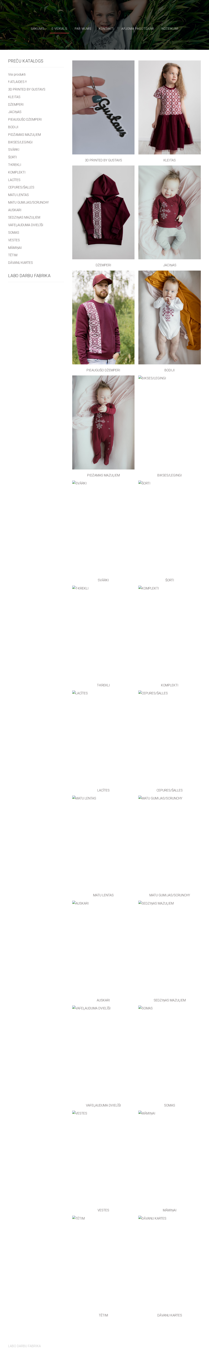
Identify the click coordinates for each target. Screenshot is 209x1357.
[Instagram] (197, 1343)
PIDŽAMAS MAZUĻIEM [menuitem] (24, 135)
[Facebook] (188, 1343)
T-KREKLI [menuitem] (14, 165)
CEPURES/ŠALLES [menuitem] (21, 187)
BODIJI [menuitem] (13, 127)
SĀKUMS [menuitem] (37, 29)
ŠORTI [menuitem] (12, 157)
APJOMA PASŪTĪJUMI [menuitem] (137, 29)
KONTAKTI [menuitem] (106, 29)
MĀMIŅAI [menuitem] (15, 248)
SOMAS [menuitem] (13, 233)
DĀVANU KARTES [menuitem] (20, 263)
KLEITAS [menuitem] (14, 97)
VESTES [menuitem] (14, 240)
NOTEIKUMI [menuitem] (169, 29)
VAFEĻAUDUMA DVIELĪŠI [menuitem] (25, 225)
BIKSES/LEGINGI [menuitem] (20, 142)
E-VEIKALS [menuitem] (59, 29)
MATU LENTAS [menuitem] (18, 195)
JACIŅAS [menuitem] (14, 112)
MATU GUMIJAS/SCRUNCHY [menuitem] (28, 202)
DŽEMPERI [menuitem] (16, 105)
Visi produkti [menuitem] (17, 74)
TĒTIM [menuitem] (12, 255)
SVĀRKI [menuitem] (13, 150)
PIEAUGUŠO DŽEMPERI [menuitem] (25, 119)
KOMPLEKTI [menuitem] (17, 172)
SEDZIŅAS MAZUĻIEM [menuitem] (24, 217)
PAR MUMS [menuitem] (83, 29)
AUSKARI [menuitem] (14, 210)
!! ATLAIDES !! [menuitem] (17, 82)
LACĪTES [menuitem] (14, 180)
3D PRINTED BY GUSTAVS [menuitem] (26, 89)
